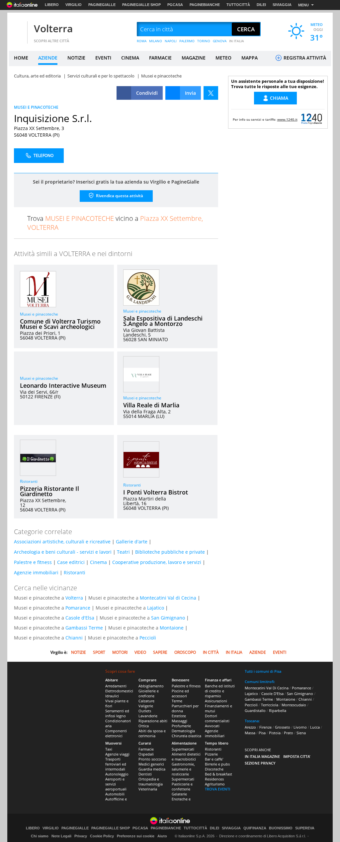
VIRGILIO (73, 5)
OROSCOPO (185, 652)
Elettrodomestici (119, 690)
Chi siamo (39, 836)
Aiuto (162, 836)
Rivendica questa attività (119, 196)
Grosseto (282, 727)
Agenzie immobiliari (36, 572)
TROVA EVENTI (217, 788)
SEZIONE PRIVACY (260, 763)
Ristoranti (29, 481)
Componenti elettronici (116, 733)
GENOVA (219, 41)
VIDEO (140, 652)
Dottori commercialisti (217, 718)
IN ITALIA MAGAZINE (262, 756)
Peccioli (147, 637)
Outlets (144, 710)
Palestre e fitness (33, 562)
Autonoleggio (116, 774)
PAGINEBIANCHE (205, 5)
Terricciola (269, 704)
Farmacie (146, 749)
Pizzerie (211, 754)
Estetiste (179, 715)
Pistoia (275, 732)
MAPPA (249, 58)
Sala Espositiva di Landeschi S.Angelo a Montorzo (163, 321)
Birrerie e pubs (217, 764)
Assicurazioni (216, 700)
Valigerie (145, 705)
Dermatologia (183, 730)
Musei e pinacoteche (39, 314)
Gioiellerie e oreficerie (148, 693)
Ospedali (146, 754)
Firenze (265, 727)
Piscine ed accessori (180, 693)
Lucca (315, 727)
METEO (223, 58)
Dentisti (145, 774)
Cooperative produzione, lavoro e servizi (156, 562)
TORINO (203, 41)
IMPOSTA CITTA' (296, 756)
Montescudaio (294, 704)
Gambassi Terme (84, 628)
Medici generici (151, 764)
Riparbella (277, 710)
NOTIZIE (76, 58)
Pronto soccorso (152, 759)
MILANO (155, 41)
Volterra (53, 28)
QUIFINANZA (254, 828)
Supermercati (183, 749)
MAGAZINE (194, 58)
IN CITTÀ (211, 652)
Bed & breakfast (218, 774)
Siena (301, 732)
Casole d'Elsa (79, 618)
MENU (303, 5)
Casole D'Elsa (272, 693)
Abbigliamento (151, 685)
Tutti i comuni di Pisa (263, 671)
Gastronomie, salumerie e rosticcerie (183, 769)
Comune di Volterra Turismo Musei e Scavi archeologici (60, 324)
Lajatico (155, 608)
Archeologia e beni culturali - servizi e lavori (63, 552)
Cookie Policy (102, 836)
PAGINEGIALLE (102, 5)
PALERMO (187, 41)
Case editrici (71, 562)
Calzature (146, 700)
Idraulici (112, 695)
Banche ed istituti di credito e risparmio (220, 690)
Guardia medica (151, 769)
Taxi (108, 749)
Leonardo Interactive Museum (63, 385)
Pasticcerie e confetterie (182, 786)
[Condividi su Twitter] (211, 93)
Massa (250, 732)
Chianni (74, 637)
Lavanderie (147, 715)
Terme (177, 700)
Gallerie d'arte (131, 541)
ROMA (141, 41)
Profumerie (181, 725)
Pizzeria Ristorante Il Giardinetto (49, 491)
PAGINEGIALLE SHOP (141, 5)
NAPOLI (171, 41)
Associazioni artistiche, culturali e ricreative (62, 541)
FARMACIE (160, 58)
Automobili (115, 793)
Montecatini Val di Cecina (168, 598)
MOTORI (120, 652)
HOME (21, 58)
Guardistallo (255, 710)
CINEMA (130, 58)
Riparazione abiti (152, 720)
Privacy (80, 836)
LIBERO (52, 5)
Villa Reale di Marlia (151, 405)
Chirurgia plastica (186, 735)
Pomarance (77, 608)
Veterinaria (147, 788)
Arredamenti (116, 685)
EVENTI (103, 58)
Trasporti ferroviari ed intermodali (115, 764)
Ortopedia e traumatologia (150, 781)
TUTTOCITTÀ (238, 5)
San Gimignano (168, 618)
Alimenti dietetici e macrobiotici (186, 757)
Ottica (143, 725)
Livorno (300, 727)
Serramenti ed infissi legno (117, 713)
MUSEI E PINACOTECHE (36, 107)
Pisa (262, 732)
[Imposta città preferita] (17, 29)
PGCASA (175, 5)
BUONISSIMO (281, 828)
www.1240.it (287, 119)
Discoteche (214, 769)
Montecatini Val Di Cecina (267, 687)
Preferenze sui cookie (135, 836)
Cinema (98, 562)
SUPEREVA (304, 828)
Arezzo (250, 727)
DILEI (261, 5)
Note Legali (61, 836)
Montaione (172, 628)
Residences (214, 778)
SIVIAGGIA (282, 5)
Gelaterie (179, 793)
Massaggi (179, 720)
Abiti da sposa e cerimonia (152, 733)
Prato (288, 732)
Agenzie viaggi (117, 754)
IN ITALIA (236, 41)
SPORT (99, 652)
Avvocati (212, 725)
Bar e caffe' (214, 759)
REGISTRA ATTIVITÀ (304, 58)
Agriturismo (215, 783)
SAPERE (160, 652)
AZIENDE (47, 58)
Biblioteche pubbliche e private (170, 552)
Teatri (123, 552)
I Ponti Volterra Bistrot (155, 492)
